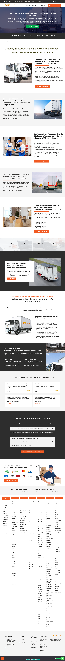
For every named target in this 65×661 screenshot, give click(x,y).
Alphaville (13, 503)
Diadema (48, 529)
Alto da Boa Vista (41, 503)
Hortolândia (48, 544)
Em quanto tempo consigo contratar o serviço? (21, 445)
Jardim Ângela (40, 559)
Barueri (13, 512)
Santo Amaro (40, 599)
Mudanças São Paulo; (41, 222)
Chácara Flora (40, 519)
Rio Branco (57, 576)
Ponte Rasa (31, 544)
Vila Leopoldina (15, 577)
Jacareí (47, 556)
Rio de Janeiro (58, 578)
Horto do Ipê (40, 542)
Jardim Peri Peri (23, 516)
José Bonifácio (23, 518)
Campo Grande (41, 510)
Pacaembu (5, 525)
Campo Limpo (40, 512)
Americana (48, 504)
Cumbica (48, 527)
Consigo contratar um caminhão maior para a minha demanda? (25, 441)
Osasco (13, 538)
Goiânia (56, 536)
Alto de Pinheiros (15, 506)
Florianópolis (57, 532)
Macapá (56, 541)
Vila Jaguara (14, 575)
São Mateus (31, 548)
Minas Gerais (57, 554)
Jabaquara (40, 555)
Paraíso (39, 587)
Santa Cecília (5, 531)
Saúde (39, 605)
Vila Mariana (40, 614)
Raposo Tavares (15, 559)
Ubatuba (48, 619)
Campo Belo (40, 508)
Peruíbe (48, 573)
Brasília (56, 518)
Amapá (56, 504)
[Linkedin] (58, 1)
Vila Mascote (40, 616)
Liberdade (5, 523)
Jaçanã (21, 514)
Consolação (5, 517)
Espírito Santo (58, 530)
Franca (47, 536)
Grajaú (39, 536)
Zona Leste (32, 497)
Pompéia (13, 552)
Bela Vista (5, 507)
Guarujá (48, 540)
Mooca (30, 537)
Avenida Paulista (6, 505)
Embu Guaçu (48, 531)
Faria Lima (14, 524)
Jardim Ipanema (41, 563)
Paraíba (56, 562)
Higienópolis (5, 519)
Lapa (13, 536)
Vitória (56, 601)
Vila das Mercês (41, 610)
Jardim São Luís (41, 570)
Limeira (47, 559)
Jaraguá (13, 534)
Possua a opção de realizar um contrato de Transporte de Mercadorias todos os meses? (30, 428)
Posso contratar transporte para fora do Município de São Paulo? (25, 438)
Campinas (48, 523)
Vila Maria (22, 538)
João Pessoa (57, 539)
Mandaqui (22, 522)
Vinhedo (48, 626)
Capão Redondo (41, 517)
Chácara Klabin (41, 524)
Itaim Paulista (31, 522)
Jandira (13, 532)
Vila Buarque (5, 536)
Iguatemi (31, 521)
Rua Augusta (14, 563)
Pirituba (13, 550)
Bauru (47, 512)
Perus (21, 526)
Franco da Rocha (49, 538)
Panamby (39, 585)
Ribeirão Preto (49, 586)
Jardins (4, 521)
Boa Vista (57, 516)
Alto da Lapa (14, 504)
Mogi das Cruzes (49, 567)
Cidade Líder (31, 508)
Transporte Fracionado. (41, 227)
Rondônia (57, 586)
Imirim (21, 512)
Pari (3, 527)
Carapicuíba (14, 516)
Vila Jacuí (31, 562)
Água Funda (40, 501)
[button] (32, 428)
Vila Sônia (40, 626)
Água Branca (14, 501)
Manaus (56, 545)
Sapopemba (31, 553)
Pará (56, 560)
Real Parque (40, 595)
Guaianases (31, 519)
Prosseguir (28, 659)
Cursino (39, 534)
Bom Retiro (5, 509)
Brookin (39, 506)
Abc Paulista (48, 501)
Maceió (56, 543)
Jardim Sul (40, 572)
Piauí (56, 568)
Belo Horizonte (58, 514)
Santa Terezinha (23, 530)
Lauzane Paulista (23, 520)
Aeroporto (48, 503)
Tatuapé (30, 555)
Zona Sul (41, 497)
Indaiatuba (48, 548)
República (5, 529)
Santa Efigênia (6, 533)
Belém (30, 504)
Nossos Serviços (34, 5)
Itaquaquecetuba (49, 552)
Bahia (56, 510)
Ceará (56, 522)
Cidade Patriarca (32, 510)
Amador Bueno (15, 508)
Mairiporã (48, 561)
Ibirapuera (40, 544)
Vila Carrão (31, 556)
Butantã (13, 514)
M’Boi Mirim (40, 577)
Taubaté (48, 617)
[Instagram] (56, 1)
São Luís (56, 594)
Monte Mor (48, 571)
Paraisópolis (40, 589)
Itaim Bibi (39, 550)
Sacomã (39, 597)
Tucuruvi (22, 534)
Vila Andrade (40, 607)
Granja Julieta (40, 538)
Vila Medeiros (23, 539)
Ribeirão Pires (49, 584)
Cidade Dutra (40, 530)
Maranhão (57, 547)
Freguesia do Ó (23, 508)
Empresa (28, 5)
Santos (47, 590)
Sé (3, 534)
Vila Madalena (14, 579)
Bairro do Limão (23, 503)
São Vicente (48, 608)
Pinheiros (13, 548)
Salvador (57, 590)
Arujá (47, 510)
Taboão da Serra (15, 570)
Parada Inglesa (23, 524)
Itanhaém (48, 550)
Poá (47, 577)
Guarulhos (48, 542)
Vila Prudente (31, 566)
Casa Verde (22, 506)
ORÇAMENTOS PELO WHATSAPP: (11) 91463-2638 (32, 35)
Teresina (57, 598)
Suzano (47, 615)
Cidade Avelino (41, 528)
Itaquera (30, 524)
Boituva (47, 516)
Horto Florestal (23, 510)
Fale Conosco (43, 5)
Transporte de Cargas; (41, 226)
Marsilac (39, 575)
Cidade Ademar (41, 526)
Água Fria (22, 501)
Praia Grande (49, 579)
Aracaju (56, 508)
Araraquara (48, 508)
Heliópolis (40, 540)
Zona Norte (24, 497)
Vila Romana (14, 581)
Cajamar (48, 521)
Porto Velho (57, 572)
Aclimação (5, 501)
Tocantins (57, 600)
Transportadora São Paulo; (42, 225)
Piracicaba (48, 575)
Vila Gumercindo (41, 612)
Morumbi (39, 583)
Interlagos (40, 546)
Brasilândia (22, 504)
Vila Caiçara (48, 624)
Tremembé (22, 532)
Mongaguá (48, 569)
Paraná (56, 564)
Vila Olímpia (40, 621)
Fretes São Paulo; (40, 223)
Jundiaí (47, 557)
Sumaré (13, 568)
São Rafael (40, 603)
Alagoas (56, 503)
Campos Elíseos (6, 515)
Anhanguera (5, 503)
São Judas (40, 601)
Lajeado (30, 535)
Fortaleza (57, 534)
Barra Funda (14, 510)
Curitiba (56, 526)
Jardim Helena (32, 533)
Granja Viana (14, 526)
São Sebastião (49, 606)
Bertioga (48, 514)
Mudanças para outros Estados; (43, 221)
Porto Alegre (57, 570)
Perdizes (13, 546)
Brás (4, 511)
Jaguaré (13, 530)
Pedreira (39, 593)
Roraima (56, 588)
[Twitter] (60, 1)
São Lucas (31, 546)
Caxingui (13, 518)
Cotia (13, 520)
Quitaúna (13, 557)
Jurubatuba (40, 574)
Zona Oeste (15, 497)
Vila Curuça (31, 558)
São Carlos (48, 598)
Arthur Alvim (31, 503)
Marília (47, 563)
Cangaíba (31, 506)
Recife (56, 574)
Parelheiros (40, 591)
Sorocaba (48, 613)
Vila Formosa (31, 560)
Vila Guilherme (23, 536)
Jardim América (41, 557)
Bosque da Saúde (41, 504)
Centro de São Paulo (6, 498)
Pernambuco (57, 566)
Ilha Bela (48, 546)
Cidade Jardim (41, 532)
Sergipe (56, 596)
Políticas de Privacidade (35, 659)
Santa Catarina (58, 592)
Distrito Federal (58, 528)
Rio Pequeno (14, 561)
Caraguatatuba (49, 525)
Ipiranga (39, 548)
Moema (39, 581)
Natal (56, 556)
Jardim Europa (41, 561)
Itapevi (13, 528)
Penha (30, 542)
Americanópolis (32, 501)
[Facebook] (53, 1)
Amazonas (57, 506)
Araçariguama (49, 506)
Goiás (56, 538)
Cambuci (4, 513)
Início (8, 41)
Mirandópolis (40, 579)
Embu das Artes (15, 522)
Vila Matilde (31, 564)
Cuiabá (56, 524)
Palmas (56, 558)
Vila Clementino (41, 608)
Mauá (47, 565)
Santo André (48, 588)
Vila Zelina (31, 568)
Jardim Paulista (41, 568)
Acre (56, 501)
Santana (22, 528)
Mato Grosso (57, 549)
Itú (47, 554)
